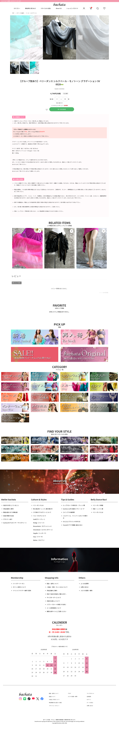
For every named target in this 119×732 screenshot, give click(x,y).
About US (59, 8)
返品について (52, 696)
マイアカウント (90, 693)
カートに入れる (62, 109)
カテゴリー (17, 8)
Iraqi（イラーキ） (38, 537)
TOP (13, 13)
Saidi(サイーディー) (39, 519)
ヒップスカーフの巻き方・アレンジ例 (74, 505)
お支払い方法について (54, 699)
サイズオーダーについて (54, 597)
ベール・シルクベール (31, 13)
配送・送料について (52, 584)
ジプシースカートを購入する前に (56, 604)
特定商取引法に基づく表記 (55, 702)
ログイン (89, 699)
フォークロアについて (39, 516)
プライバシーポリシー (54, 705)
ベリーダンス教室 (98, 505)
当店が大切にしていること (11, 505)
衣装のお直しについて (53, 601)
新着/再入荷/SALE (30, 8)
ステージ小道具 (20, 13)
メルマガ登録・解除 (86, 590)
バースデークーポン (19, 584)
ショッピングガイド (72, 8)
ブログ (69, 693)
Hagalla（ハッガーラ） (40, 533)
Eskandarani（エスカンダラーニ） (43, 530)
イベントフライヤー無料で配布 (22, 590)
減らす (57, 99)
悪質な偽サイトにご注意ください (56, 611)
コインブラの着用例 (69, 512)
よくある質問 (84, 584)
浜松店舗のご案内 (8, 509)
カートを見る (90, 702)
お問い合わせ (84, 587)
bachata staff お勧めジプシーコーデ (73, 509)
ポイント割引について (19, 587)
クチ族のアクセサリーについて (42, 512)
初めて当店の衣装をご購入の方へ (56, 594)
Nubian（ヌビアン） (39, 540)
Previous (38, 37)
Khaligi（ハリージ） (39, 523)
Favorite (46, 109)
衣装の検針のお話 (8, 516)
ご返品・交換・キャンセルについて (57, 587)
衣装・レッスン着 (98, 509)
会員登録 (89, 696)
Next (80, 37)
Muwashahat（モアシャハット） (42, 526)
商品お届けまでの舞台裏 (10, 512)
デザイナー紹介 (7, 519)
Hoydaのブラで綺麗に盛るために (73, 525)
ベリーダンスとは (38, 505)
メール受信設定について (54, 608)
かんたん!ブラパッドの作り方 (71, 521)
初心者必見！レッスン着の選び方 (43, 509)
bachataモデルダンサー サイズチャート (15, 523)
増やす (65, 99)
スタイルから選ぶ (46, 8)
